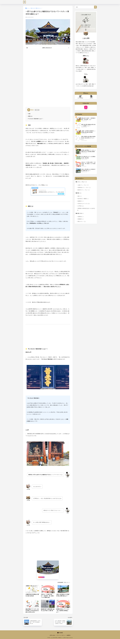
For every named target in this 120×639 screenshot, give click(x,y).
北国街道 (80, 216)
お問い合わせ (52, 635)
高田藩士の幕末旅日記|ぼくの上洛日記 (86, 209)
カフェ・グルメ (81, 181)
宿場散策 (80, 219)
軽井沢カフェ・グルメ (83, 189)
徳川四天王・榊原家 (83, 198)
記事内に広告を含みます (47, 47)
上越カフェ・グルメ (83, 185)
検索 (95, 7)
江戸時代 (80, 206)
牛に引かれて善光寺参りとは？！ (35, 118)
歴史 (79, 193)
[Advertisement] (48, 58)
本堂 (29, 113)
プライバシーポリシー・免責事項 (63, 635)
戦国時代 (80, 201)
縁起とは (30, 116)
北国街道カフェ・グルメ (84, 187)
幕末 (79, 196)
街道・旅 (80, 213)
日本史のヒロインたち (83, 203)
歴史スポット (67, 582)
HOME (61, 632)
